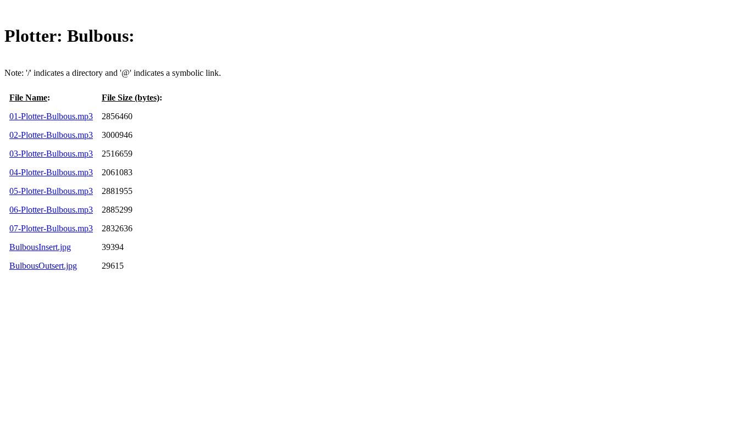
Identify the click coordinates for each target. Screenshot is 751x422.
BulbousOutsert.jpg (43, 265)
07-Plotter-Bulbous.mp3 (51, 228)
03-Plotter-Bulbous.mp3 (51, 153)
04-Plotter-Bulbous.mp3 (51, 172)
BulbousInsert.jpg (40, 247)
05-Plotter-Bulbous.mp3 (51, 191)
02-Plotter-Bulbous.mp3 (51, 135)
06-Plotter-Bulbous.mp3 (51, 209)
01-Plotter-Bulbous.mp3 (51, 116)
